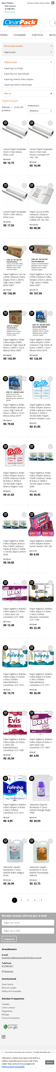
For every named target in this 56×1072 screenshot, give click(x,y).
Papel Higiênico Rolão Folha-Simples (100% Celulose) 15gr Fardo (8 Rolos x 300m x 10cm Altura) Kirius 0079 (41, 345)
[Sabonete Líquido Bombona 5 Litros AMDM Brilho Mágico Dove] (15, 850)
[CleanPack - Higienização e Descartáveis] (20, 23)
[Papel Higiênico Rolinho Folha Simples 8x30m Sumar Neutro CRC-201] (41, 524)
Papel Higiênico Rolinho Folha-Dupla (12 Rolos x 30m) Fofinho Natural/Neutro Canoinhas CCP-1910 (14, 679)
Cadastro (6, 1004)
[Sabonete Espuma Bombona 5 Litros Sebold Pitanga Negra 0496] (41, 788)
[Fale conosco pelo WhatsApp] (10, 12)
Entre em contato (9, 988)
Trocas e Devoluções (11, 1018)
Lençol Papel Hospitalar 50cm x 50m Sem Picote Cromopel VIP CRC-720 (41, 153)
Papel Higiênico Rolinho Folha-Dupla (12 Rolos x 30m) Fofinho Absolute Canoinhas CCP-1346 (41, 614)
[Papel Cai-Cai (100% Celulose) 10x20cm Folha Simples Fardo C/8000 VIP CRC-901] (41, 195)
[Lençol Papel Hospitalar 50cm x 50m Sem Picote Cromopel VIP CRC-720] (41, 132)
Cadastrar (9, 939)
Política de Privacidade (11, 991)
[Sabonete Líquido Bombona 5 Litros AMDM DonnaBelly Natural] (41, 850)
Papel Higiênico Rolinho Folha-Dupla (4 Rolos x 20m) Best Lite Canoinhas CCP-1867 (41, 743)
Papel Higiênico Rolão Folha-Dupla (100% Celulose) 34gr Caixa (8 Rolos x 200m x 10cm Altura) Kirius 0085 (14, 345)
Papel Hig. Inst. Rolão (13, 68)
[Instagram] (52, 3)
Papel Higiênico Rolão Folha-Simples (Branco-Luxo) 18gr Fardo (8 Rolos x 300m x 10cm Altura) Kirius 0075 (14, 410)
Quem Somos (7, 984)
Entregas (5, 1014)
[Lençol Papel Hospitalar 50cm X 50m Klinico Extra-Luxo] (15, 132)
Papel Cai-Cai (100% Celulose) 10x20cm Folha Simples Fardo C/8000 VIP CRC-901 (39, 215)
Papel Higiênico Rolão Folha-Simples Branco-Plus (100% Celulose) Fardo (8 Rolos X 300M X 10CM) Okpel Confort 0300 (14, 547)
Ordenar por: (33, 105)
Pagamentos (7, 1011)
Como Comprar (8, 1007)
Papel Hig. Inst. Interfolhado (16, 73)
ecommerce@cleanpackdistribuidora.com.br (22, 957)
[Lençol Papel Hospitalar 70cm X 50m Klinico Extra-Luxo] (15, 195)
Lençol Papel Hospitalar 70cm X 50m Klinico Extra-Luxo (14, 214)
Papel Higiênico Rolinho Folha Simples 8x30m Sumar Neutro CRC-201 (41, 543)
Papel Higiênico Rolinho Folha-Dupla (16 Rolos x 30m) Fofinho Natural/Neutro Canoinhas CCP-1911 (41, 679)
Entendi (50, 1062)
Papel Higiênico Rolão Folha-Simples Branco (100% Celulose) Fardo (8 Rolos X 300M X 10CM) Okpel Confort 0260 (40, 479)
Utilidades (20, 34)
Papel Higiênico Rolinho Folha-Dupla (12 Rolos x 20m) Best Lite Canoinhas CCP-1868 (14, 612)
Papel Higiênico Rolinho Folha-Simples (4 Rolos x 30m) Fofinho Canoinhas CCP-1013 (14, 808)
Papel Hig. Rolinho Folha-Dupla (18, 84)
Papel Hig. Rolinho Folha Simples (18, 79)
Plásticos (37, 34)
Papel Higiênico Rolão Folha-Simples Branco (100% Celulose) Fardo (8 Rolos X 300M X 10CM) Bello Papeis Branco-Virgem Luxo (14, 479)
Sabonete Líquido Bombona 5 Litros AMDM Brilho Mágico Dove (13, 871)
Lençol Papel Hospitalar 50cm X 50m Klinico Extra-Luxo (14, 152)
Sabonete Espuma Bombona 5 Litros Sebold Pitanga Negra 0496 (40, 808)
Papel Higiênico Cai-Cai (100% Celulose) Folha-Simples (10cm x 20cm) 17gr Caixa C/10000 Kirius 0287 (41, 280)
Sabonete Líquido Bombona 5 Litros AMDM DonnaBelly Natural (39, 871)
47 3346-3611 (7, 966)
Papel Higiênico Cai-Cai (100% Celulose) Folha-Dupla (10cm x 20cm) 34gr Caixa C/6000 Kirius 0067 (14, 280)
